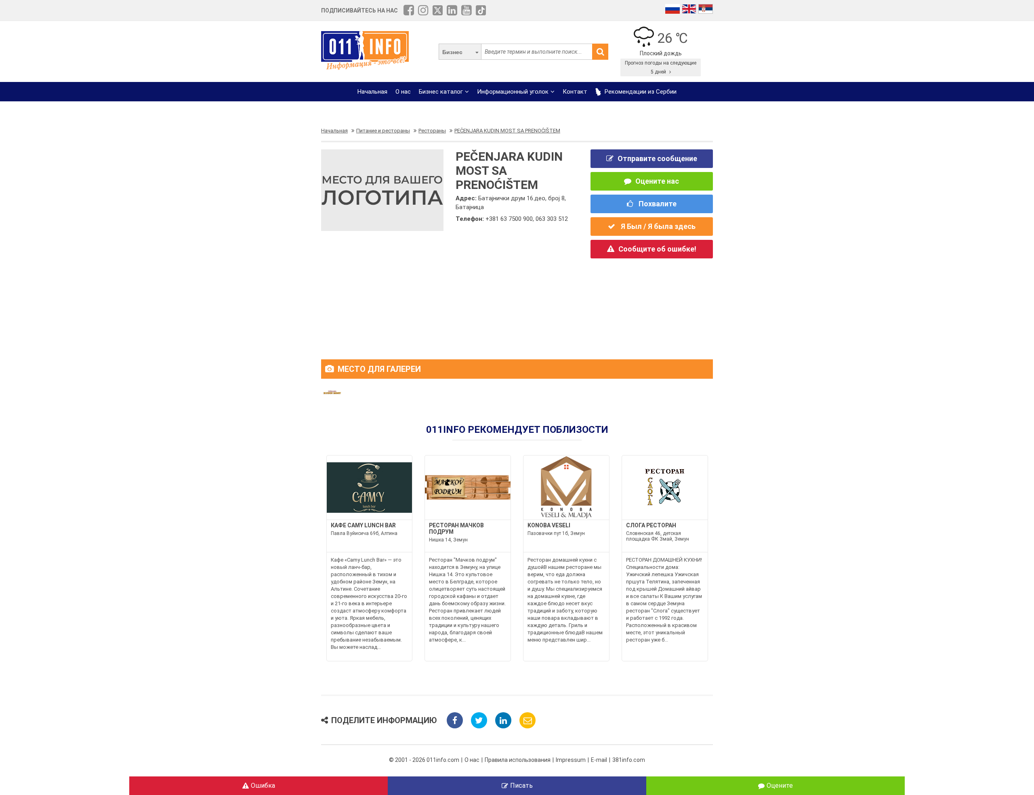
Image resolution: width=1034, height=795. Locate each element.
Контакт (575, 91)
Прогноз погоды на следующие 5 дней (660, 67)
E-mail (599, 760)
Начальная (372, 91)
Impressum (571, 760)
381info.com (628, 760)
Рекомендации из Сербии (640, 91)
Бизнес (452, 52)
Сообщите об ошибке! (657, 249)
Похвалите (657, 203)
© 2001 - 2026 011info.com (424, 760)
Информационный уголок (513, 91)
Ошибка (263, 785)
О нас (403, 91)
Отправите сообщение (657, 158)
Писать (521, 785)
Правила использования (518, 760)
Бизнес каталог (441, 91)
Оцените (780, 785)
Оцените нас (657, 181)
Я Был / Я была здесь (657, 226)
